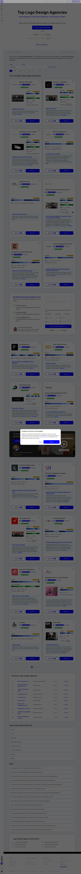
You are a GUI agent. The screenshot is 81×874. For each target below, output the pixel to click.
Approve (52, 441)
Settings (40, 441)
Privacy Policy (45, 436)
